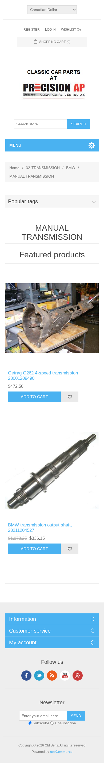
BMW (70, 168)
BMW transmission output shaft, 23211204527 (40, 527)
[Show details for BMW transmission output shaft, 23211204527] (52, 470)
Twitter (39, 675)
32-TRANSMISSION (43, 168)
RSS (52, 675)
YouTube (65, 675)
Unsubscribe (65, 723)
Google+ (78, 675)
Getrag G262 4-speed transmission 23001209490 (43, 375)
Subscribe (41, 723)
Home (14, 168)
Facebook (26, 675)
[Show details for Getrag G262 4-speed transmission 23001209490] (52, 318)
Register (31, 29)
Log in (50, 29)
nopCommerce (61, 752)
